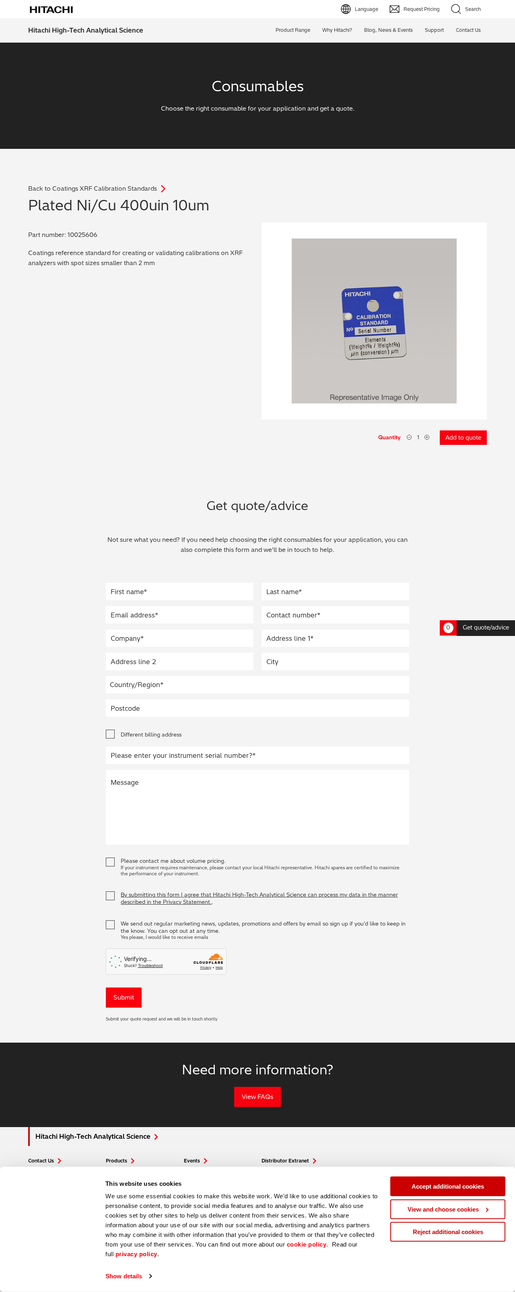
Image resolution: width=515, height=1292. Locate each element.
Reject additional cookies (448, 1231)
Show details (123, 1276)
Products (116, 1161)
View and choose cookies (443, 1209)
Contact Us (41, 1161)
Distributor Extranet (285, 1161)
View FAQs (257, 1097)
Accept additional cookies (448, 1186)
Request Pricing (422, 9)
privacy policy (136, 1254)
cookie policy (307, 1244)
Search (473, 9)
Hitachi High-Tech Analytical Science (85, 30)
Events (192, 1161)
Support (434, 30)
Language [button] (366, 9)
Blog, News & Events (388, 30)
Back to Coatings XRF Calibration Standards (92, 188)
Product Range (293, 30)
